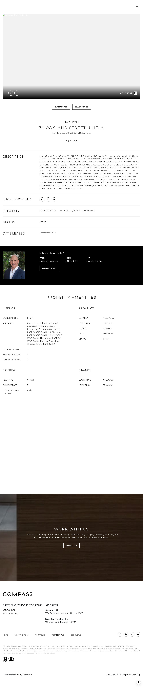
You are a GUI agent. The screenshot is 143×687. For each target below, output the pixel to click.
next (16, 93)
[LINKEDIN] (126, 634)
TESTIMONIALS (58, 635)
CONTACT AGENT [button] (49, 268)
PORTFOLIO (76, 7)
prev (10, 93)
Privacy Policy (133, 674)
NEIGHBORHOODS (96, 7)
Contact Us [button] (71, 545)
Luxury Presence (23, 674)
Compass (58, 646)
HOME (44, 7)
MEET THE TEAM (21, 635)
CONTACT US (76, 635)
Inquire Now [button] (71, 141)
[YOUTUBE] (138, 634)
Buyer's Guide (61, 107)
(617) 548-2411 (73, 261)
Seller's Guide (81, 107)
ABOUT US (57, 7)
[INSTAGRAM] (132, 634)
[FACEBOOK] (120, 634)
